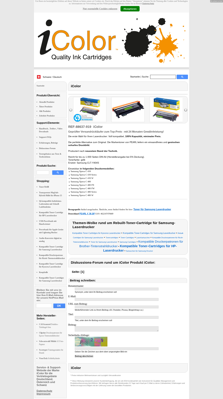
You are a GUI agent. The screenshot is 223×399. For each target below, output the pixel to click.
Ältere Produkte (45, 106)
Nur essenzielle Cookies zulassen (100, 8)
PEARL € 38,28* (87, 213)
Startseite (135, 76)
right (185, 110)
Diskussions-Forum (47, 148)
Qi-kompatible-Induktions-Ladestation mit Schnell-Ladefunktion (50, 204)
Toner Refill (44, 187)
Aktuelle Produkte (46, 102)
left (70, 110)
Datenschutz (148, 3)
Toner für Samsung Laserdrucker (152, 209)
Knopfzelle (43, 272)
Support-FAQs (45, 137)
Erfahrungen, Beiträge (48, 143)
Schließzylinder (49, 358)
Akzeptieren (130, 8)
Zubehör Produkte (47, 116)
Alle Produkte (45, 111)
